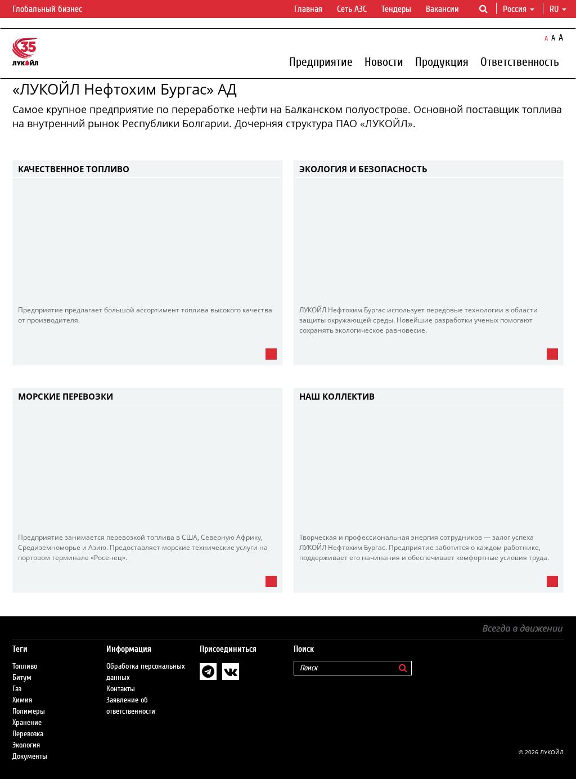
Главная (308, 9)
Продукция (442, 61)
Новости (383, 61)
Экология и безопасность (363, 168)
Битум (22, 677)
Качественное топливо (73, 168)
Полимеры (28, 711)
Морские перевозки (65, 396)
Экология (26, 745)
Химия (22, 700)
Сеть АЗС (352, 9)
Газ (16, 688)
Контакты (120, 688)
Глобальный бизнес (48, 9)
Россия (514, 9)
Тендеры (396, 9)
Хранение (27, 722)
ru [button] (555, 9)
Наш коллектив (337, 396)
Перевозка (27, 733)
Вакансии (442, 9)
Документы (29, 756)
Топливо (24, 666)
